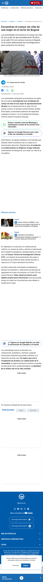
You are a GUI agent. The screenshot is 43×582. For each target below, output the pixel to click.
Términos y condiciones (12, 553)
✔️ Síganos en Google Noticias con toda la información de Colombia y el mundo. (23, 343)
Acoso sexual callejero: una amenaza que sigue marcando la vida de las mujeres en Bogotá (27, 224)
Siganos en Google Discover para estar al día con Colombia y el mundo (23, 133)
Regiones (12, 21)
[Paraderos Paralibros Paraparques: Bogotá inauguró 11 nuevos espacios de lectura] (7, 235)
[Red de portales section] (40, 534)
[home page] (21, 496)
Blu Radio (4, 21)
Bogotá (20, 21)
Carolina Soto (14, 8)
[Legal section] (40, 545)
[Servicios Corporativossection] (40, 539)
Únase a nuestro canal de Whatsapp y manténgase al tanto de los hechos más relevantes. (23, 125)
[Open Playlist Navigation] (40, 578)
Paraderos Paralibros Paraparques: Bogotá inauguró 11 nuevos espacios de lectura (28, 237)
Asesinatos (33, 410)
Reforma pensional (27, 8)
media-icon (21, 578)
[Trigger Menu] (3, 3)
